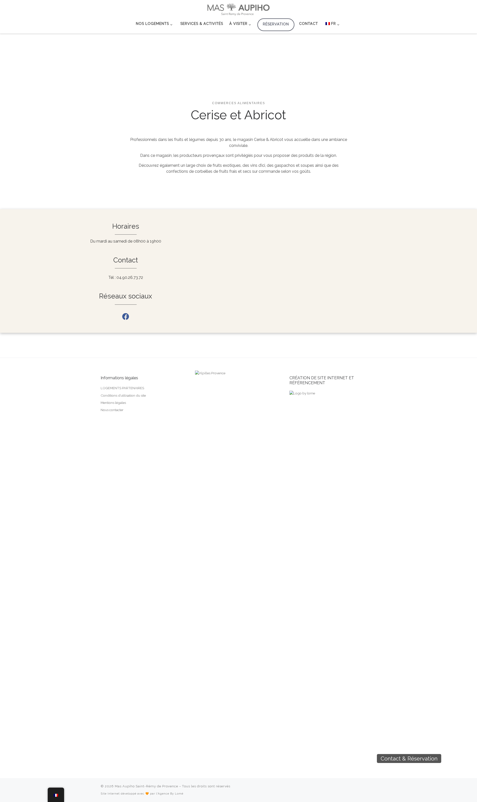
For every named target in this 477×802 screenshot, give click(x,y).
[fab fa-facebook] (125, 317)
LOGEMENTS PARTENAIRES (122, 388)
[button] (449, 758)
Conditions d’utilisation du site (123, 395)
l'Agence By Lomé (169, 793)
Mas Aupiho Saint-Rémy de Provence (146, 786)
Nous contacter (112, 410)
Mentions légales (113, 403)
